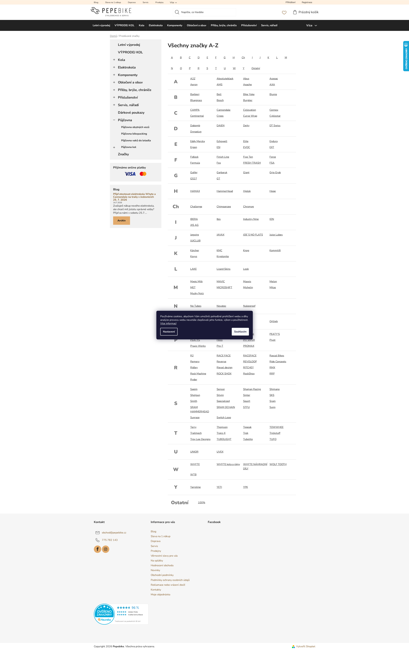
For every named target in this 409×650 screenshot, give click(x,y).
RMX (272, 367)
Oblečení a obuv (130, 82)
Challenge (196, 206)
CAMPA (195, 110)
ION (272, 219)
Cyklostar (275, 116)
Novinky (155, 570)
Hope (273, 191)
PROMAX (248, 346)
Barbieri (194, 94)
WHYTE (195, 464)
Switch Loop (224, 417)
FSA (272, 163)
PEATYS (195, 340)
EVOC (246, 147)
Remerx (194, 361)
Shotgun (195, 395)
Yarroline (195, 487)
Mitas (273, 287)
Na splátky (157, 560)
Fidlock (194, 157)
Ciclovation (249, 110)
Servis (145, 2)
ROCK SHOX (224, 373)
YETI (219, 487)
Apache (247, 84)
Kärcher (194, 250)
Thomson (222, 427)
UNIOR (194, 452)
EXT (272, 147)
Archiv (121, 220)
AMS (219, 84)
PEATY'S (275, 334)
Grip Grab (275, 172)
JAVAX (220, 234)
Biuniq (273, 94)
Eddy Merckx (197, 141)
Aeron (194, 84)
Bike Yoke (249, 94)
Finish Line (223, 157)
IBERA (194, 219)
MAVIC (221, 281)
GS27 (193, 178)
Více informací (168, 323)
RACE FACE (224, 355)
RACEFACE (249, 355)
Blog (96, 2)
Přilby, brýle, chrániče (134, 90)
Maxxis (247, 281)
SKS (272, 395)
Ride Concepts (278, 361)
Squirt (246, 401)
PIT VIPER (249, 340)
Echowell (222, 141)
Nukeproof (249, 306)
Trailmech (196, 433)
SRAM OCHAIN (226, 407)
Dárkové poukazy (131, 112)
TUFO (273, 439)
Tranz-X (221, 433)
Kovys (193, 256)
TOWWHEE (276, 427)
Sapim (194, 389)
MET (193, 287)
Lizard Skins (223, 269)
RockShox (249, 373)
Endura (274, 141)
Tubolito (248, 439)
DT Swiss (275, 125)
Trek (245, 433)
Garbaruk (222, 172)
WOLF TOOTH (278, 464)
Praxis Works (198, 346)
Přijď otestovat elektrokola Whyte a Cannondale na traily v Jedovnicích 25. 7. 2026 (134, 197)
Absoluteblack (225, 78)
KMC (219, 250)
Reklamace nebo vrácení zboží (168, 585)
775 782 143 (110, 540)
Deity (246, 125)
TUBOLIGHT (224, 439)
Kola (121, 60)
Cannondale (223, 110)
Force (273, 157)
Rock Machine (198, 373)
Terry (193, 427)
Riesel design (224, 367)
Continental (197, 116)
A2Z (192, 78)
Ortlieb (274, 321)
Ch (243, 57)
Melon (273, 281)
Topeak (247, 427)
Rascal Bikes (277, 355)
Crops (220, 116)
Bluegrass (196, 100)
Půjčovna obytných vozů (135, 127)
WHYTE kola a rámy (228, 464)
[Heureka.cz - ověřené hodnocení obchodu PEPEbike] (121, 614)
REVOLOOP (250, 361)
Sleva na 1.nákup (113, 2)
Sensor (221, 389)
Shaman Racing (252, 389)
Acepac (274, 78)
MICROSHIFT (224, 287)
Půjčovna (125, 120)
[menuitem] (101, 25)
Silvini (220, 395)
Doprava (132, 2)
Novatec (221, 306)
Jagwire (194, 234)
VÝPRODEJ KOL (130, 52)
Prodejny (159, 2)
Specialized (223, 401)
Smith (193, 401)
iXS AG (194, 225)
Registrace (307, 2)
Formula (195, 163)
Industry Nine (251, 219)
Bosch (220, 100)
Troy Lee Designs (200, 439)
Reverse (221, 361)
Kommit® (275, 250)
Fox (219, 163)
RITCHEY (248, 367)
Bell (219, 94)
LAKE (193, 269)
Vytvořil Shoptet (305, 646)
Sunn (272, 407)
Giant (246, 172)
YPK (245, 487)
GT (218, 178)
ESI (218, 147)
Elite (245, 141)
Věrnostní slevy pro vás (164, 556)
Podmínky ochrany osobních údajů (170, 580)
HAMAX (195, 191)
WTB (193, 474)
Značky (123, 154)
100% (201, 502)
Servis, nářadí (128, 105)
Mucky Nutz (197, 293)
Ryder (193, 379)
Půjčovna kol (128, 147)
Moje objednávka (160, 594)
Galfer (194, 172)
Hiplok (247, 191)
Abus (246, 78)
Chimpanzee (224, 206)
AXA (272, 84)
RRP (272, 373)
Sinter (246, 395)
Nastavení (169, 331)
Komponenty (128, 75)
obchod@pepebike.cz (114, 532)
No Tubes (195, 306)
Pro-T (220, 346)
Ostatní (256, 68)
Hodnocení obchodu (162, 565)
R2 (192, 355)
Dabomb (195, 125)
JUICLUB (195, 240)
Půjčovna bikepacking (134, 134)
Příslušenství (128, 97)
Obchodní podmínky (162, 575)
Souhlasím (240, 331)
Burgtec (247, 100)
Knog (246, 250)
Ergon (193, 147)
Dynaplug (195, 131)
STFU (246, 407)
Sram (273, 401)
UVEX (220, 452)
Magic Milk (196, 281)
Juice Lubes (276, 234)
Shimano (275, 389)
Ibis (219, 219)
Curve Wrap (250, 116)
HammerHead (225, 191)
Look (246, 269)
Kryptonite (223, 256)
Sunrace (195, 417)
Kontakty (156, 589)
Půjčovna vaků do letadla (136, 140)
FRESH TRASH (252, 163)
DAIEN (221, 125)
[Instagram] (105, 549)
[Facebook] (97, 549)
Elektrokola (127, 67)
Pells (220, 340)
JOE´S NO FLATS (253, 234)
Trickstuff (275, 433)
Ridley (194, 367)
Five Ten (248, 157)
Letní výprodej (129, 44)
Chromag (248, 206)
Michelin (248, 287)
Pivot (272, 340)
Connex (274, 110)
